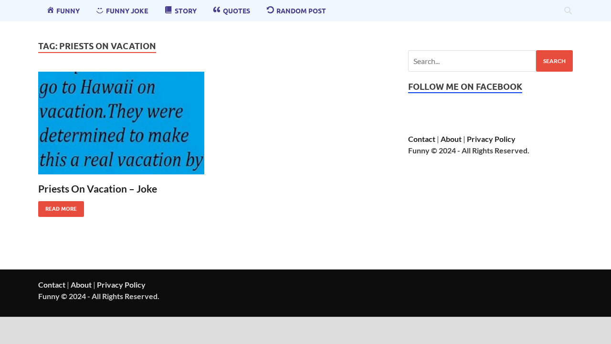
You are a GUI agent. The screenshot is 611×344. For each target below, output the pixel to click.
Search (554, 60)
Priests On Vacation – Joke (97, 188)
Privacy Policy (491, 138)
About (451, 138)
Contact (421, 138)
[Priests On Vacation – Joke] (121, 123)
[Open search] (568, 11)
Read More (57, 206)
